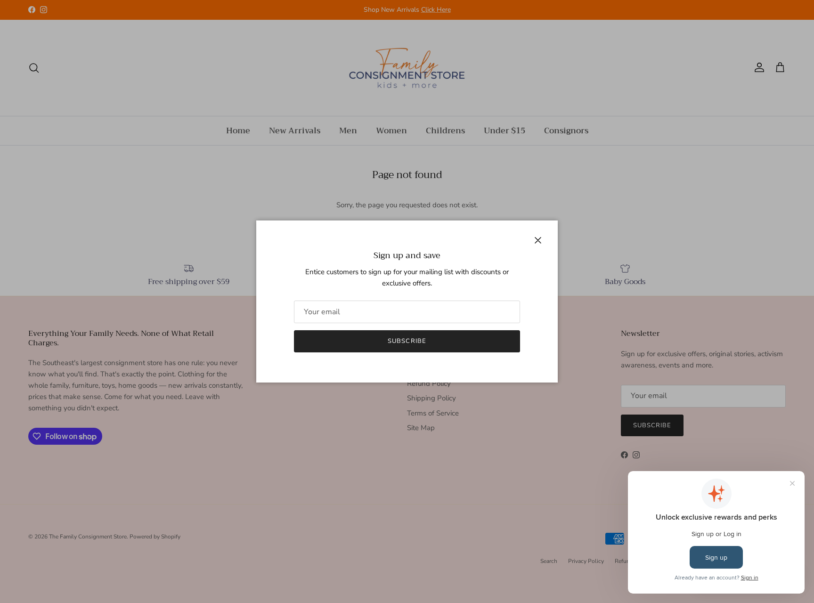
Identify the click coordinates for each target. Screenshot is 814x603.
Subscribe (407, 341)
